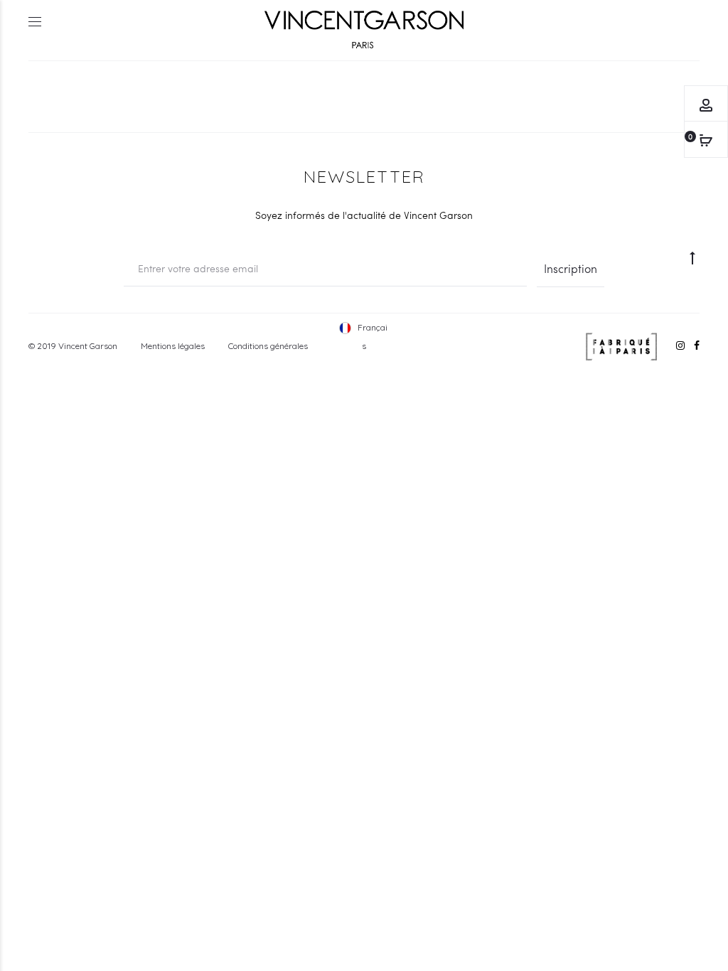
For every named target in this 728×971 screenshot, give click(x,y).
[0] (706, 139)
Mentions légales (173, 345)
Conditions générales (268, 345)
